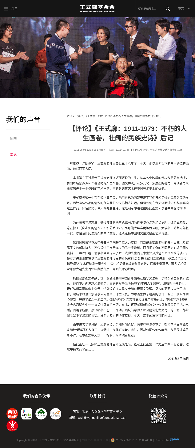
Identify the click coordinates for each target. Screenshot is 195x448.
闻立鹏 (154, 258)
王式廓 (101, 163)
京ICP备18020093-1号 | (96, 440)
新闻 (13, 138)
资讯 (13, 155)
